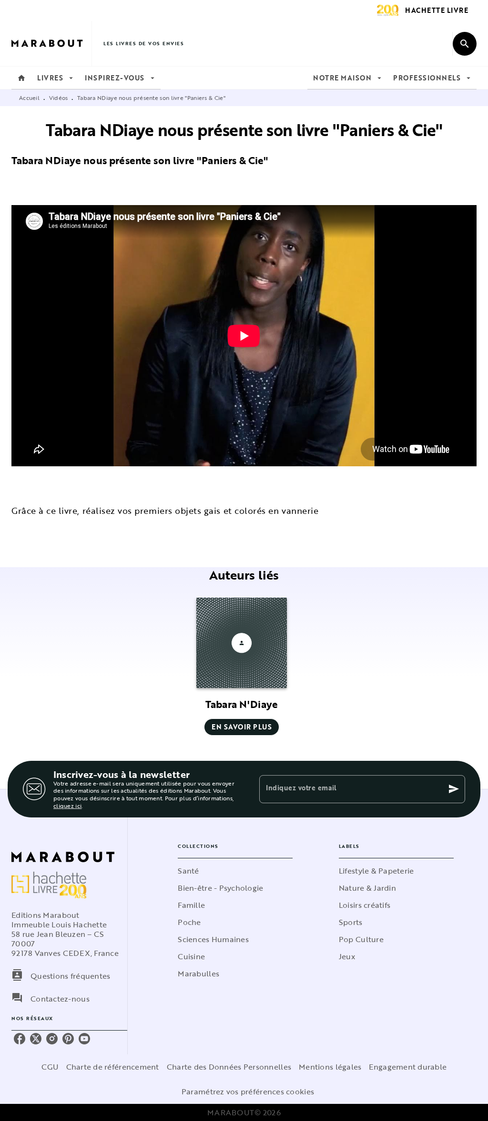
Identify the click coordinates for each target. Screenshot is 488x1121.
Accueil (29, 97)
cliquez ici (67, 805)
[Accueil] (51, 43)
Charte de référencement (112, 1066)
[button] (241, 667)
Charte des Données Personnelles (229, 1066)
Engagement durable (408, 1066)
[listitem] (19, 1039)
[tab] (21, 78)
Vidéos (58, 97)
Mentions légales (330, 1066)
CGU (50, 1066)
